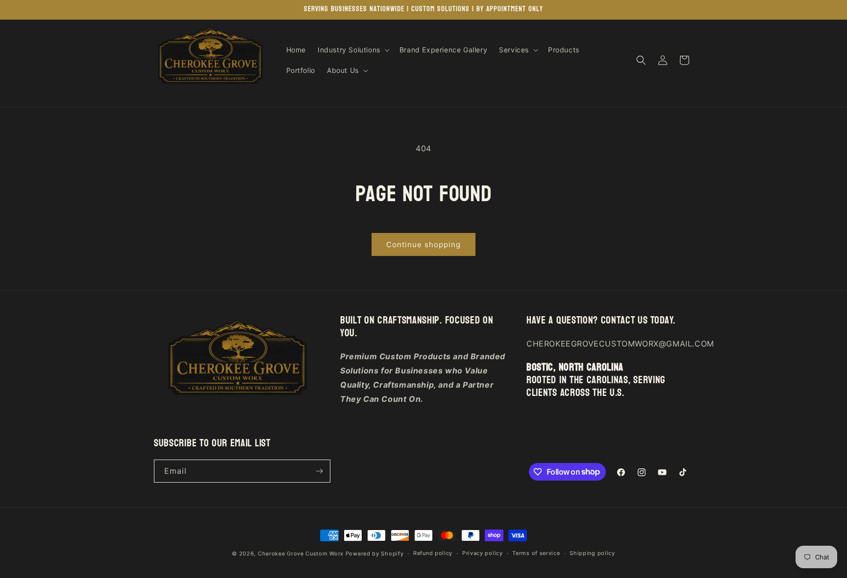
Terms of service (536, 553)
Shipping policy (592, 553)
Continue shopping (423, 244)
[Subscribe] (319, 471)
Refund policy (432, 553)
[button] (353, 50)
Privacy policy (482, 553)
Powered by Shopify (375, 553)
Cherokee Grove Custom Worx (301, 553)
